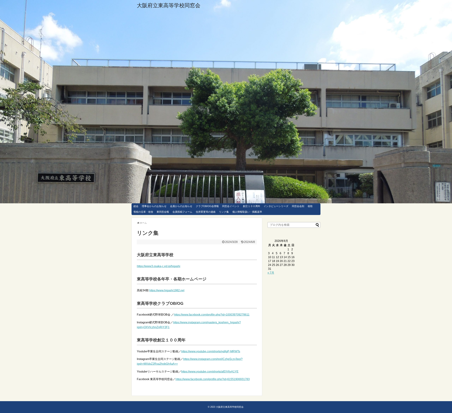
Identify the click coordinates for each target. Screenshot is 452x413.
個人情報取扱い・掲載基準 (247, 211)
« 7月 (270, 272)
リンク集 (224, 211)
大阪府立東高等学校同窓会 (168, 5)
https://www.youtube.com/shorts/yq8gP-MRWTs (210, 351)
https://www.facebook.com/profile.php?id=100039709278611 (211, 314)
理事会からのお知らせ (154, 206)
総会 (135, 206)
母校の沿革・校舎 (143, 211)
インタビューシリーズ (276, 206)
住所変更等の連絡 (206, 211)
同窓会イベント (230, 206)
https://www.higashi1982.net (166, 290)
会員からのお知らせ (181, 206)
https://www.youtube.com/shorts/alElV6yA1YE (210, 371)
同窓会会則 (298, 206)
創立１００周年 (251, 206)
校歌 (310, 206)
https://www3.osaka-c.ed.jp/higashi (158, 266)
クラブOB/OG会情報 (207, 206)
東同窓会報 (163, 211)
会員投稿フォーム (182, 211)
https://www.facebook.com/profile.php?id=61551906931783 (213, 379)
